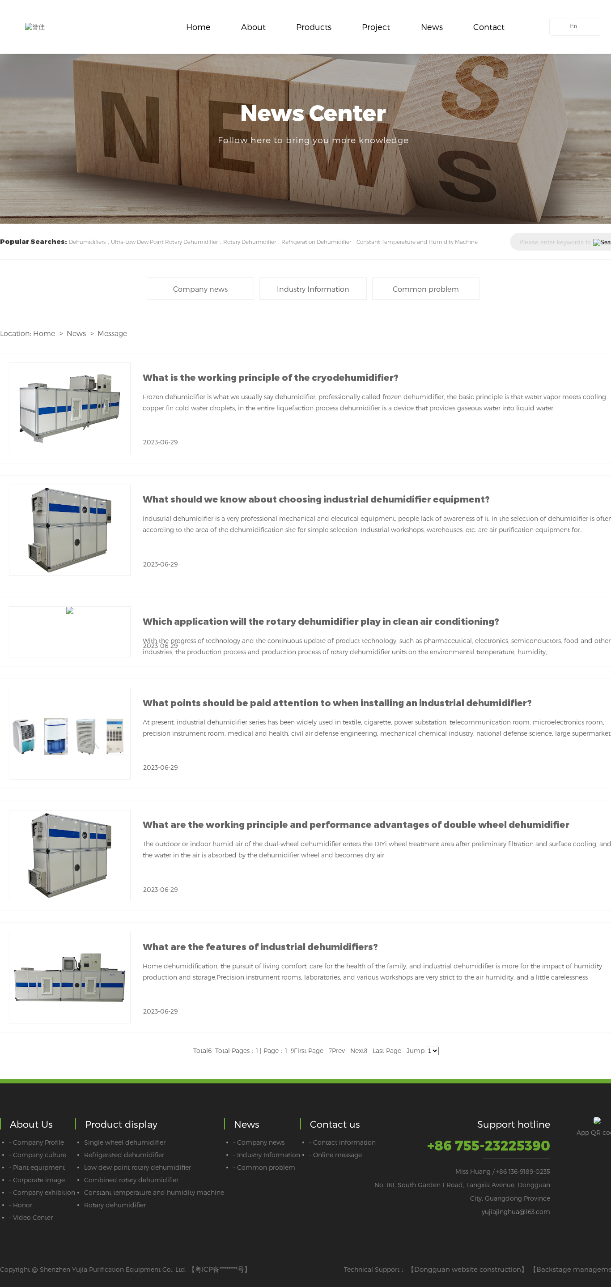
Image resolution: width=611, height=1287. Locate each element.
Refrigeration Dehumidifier (316, 242)
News (432, 26)
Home (198, 26)
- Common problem (264, 1167)
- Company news (258, 1142)
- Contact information (342, 1142)
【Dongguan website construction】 (467, 1269)
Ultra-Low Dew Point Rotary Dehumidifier (164, 242)
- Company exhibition (42, 1192)
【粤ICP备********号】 (219, 1269)
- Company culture (37, 1155)
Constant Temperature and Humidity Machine (417, 242)
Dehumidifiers (87, 242)
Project (376, 26)
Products (313, 26)
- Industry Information (266, 1155)
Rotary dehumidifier (115, 1205)
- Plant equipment (37, 1167)
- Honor (20, 1205)
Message (112, 333)
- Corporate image (37, 1180)
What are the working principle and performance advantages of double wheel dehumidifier (356, 824)
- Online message (335, 1155)
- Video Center (31, 1217)
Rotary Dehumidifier (249, 242)
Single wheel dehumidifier (124, 1142)
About (253, 26)
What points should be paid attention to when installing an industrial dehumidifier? (337, 703)
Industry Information (313, 289)
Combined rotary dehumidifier (131, 1180)
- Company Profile (36, 1142)
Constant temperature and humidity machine (154, 1192)
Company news (200, 289)
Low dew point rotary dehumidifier (137, 1167)
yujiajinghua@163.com (516, 1211)
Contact (489, 26)
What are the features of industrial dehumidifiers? (260, 947)
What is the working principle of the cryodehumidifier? (271, 377)
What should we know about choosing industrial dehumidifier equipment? (316, 499)
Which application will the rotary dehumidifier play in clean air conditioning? (321, 621)
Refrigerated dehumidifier (124, 1155)
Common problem (426, 289)
